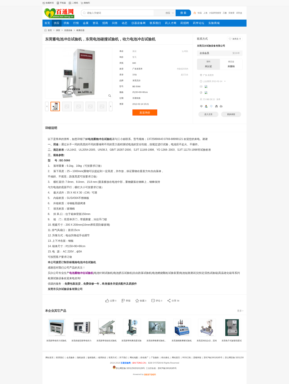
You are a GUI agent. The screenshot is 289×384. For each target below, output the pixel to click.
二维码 (75, 3)
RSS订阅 (186, 357)
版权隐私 (92, 357)
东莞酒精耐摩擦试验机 (182, 340)
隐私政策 (81, 357)
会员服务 (71, 357)
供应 (58, 30)
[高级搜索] (193, 13)
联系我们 (60, 357)
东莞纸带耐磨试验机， (157, 340)
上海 (205, 13)
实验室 (231, 13)
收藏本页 (50, 3)
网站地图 (134, 357)
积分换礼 (165, 357)
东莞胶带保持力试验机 (56, 340)
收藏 (143, 300)
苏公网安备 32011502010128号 (130, 368)
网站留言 (176, 357)
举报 (128, 300)
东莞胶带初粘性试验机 (107, 340)
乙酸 (225, 13)
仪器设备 (68, 30)
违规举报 (197, 357)
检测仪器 (80, 30)
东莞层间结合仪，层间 (207, 340)
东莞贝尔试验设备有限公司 (211, 45)
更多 (240, 310)
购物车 (87, 3)
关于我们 (123, 357)
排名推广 (144, 357)
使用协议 (102, 357)
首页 (50, 30)
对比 (186, 51)
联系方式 (113, 357)
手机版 (63, 3)
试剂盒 (239, 13)
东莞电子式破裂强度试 (232, 340)
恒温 (200, 13)
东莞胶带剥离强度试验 (131, 340)
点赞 (113, 300)
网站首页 (49, 357)
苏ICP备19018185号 (213, 357)
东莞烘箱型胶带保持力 (81, 340)
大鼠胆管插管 (215, 13)
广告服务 (155, 357)
